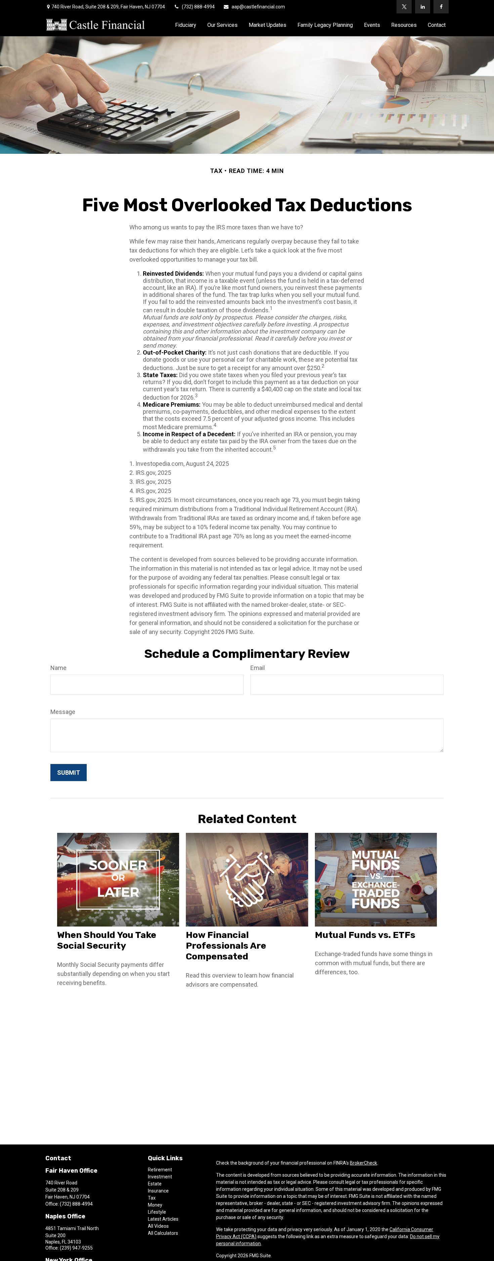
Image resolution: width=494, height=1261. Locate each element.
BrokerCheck (363, 1163)
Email (257, 667)
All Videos (158, 1226)
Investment (160, 1176)
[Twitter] (404, 6)
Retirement (160, 1169)
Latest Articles (163, 1219)
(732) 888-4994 (198, 6)
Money (155, 1205)
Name (58, 667)
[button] (185, 24)
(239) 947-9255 (76, 1248)
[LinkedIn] (422, 6)
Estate (155, 1183)
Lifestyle (157, 1212)
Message (62, 711)
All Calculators (163, 1233)
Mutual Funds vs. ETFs (365, 935)
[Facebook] (441, 6)
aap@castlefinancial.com (258, 6)
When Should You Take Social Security (106, 940)
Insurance (158, 1191)
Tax (152, 1198)
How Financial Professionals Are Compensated (226, 946)
